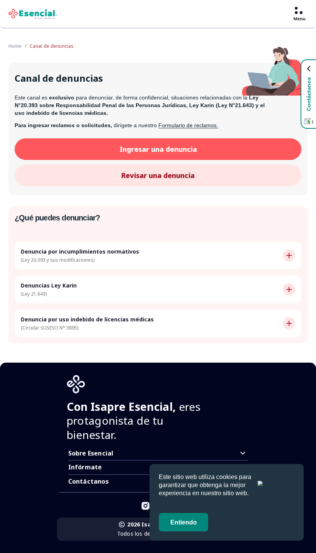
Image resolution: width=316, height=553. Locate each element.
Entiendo (183, 522)
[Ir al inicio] (33, 14)
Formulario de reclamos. (188, 125)
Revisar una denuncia (158, 175)
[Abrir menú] (299, 14)
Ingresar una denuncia (158, 149)
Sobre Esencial (91, 453)
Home (15, 46)
